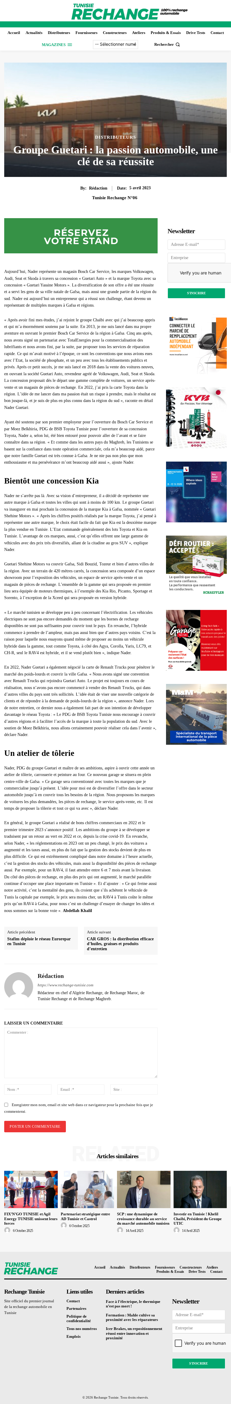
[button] (167, 44)
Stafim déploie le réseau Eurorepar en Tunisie (39, 941)
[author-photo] (8, 1230)
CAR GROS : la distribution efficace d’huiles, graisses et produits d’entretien (120, 944)
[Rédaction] (18, 986)
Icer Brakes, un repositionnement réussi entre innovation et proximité (134, 1333)
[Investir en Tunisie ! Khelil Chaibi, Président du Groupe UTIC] (200, 1189)
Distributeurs (115, 137)
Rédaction (98, 188)
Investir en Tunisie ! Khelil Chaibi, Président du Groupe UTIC (198, 1219)
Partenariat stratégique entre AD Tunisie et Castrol (85, 1216)
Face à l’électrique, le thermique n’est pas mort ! (133, 1304)
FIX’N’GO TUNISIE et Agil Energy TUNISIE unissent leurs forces (30, 1219)
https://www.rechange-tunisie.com (65, 985)
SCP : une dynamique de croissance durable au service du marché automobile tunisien (143, 1219)
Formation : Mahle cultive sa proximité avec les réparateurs (132, 1317)
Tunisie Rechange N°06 (114, 197)
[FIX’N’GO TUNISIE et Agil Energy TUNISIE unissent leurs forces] (31, 1189)
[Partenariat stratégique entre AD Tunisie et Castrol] (87, 1189)
